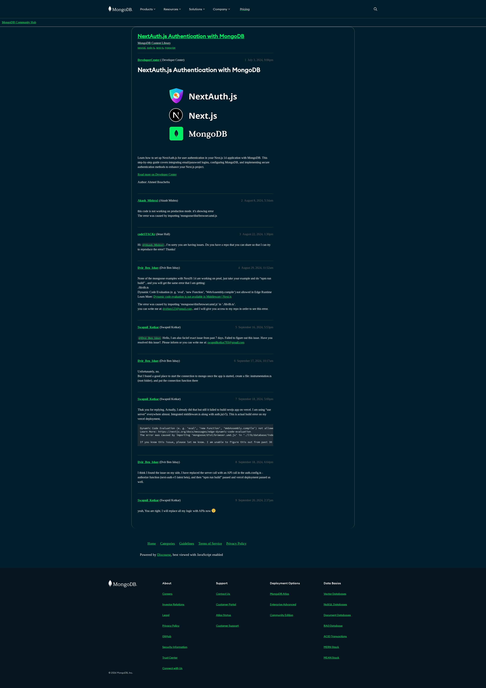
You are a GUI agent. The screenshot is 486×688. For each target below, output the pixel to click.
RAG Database (333, 625)
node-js (151, 47)
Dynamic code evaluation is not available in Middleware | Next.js (192, 296)
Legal (165, 615)
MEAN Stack (331, 657)
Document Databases (337, 615)
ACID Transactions (335, 636)
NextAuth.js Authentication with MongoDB (191, 36)
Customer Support (227, 625)
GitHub (166, 636)
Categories (167, 543)
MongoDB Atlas (279, 593)
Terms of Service (210, 543)
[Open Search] (375, 9)
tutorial (141, 47)
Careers (167, 593)
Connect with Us (172, 668)
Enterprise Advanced (283, 604)
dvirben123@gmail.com (177, 308)
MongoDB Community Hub (19, 22)
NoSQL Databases (335, 604)
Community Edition (281, 615)
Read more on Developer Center (157, 174)
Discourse (164, 555)
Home (152, 543)
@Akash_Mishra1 (153, 244)
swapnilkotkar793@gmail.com (225, 342)
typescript (170, 47)
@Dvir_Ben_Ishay (150, 337)
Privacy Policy (236, 543)
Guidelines (186, 543)
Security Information (174, 647)
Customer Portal (226, 604)
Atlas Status (223, 615)
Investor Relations (173, 604)
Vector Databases (335, 593)
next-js (159, 47)
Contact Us (223, 593)
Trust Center (170, 657)
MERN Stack (331, 647)
